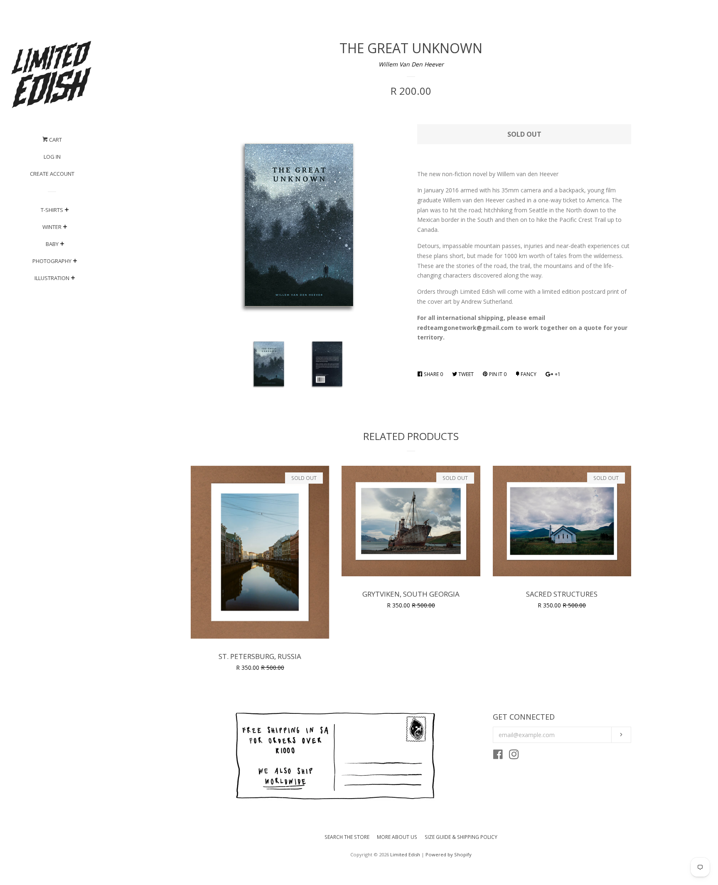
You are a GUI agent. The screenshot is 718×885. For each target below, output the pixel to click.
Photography (51, 261)
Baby (52, 244)
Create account (52, 173)
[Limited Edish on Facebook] (498, 756)
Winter (51, 227)
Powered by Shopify (448, 854)
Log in (52, 156)
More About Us (397, 837)
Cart (55, 139)
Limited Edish (405, 854)
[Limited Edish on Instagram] (514, 756)
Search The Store (347, 837)
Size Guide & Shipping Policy (461, 837)
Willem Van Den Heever (411, 64)
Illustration (51, 278)
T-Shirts (52, 210)
